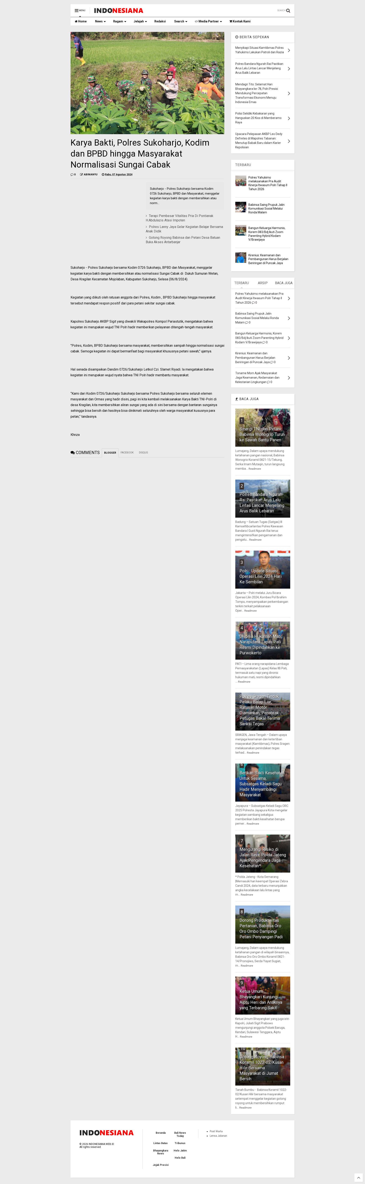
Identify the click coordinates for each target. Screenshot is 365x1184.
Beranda (161, 1132)
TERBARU (243, 165)
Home (82, 21)
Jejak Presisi (161, 1165)
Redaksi (160, 21)
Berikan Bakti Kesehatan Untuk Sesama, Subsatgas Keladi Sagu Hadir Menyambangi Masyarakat (262, 783)
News (99, 21)
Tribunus (180, 1143)
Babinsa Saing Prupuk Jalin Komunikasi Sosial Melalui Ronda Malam (266, 208)
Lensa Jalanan (218, 1135)
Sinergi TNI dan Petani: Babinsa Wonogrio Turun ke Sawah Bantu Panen (262, 434)
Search (179, 21)
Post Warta (216, 1131)
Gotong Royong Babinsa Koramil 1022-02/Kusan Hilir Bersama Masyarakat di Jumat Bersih (262, 1067)
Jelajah (139, 21)
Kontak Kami (241, 21)
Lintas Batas (160, 1143)
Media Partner (208, 21)
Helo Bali (180, 1157)
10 (243, 1048)
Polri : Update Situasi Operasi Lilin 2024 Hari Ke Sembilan (261, 576)
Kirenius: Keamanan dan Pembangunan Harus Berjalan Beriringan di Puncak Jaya (268, 259)
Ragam (118, 21)
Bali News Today (180, 1134)
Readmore (255, 468)
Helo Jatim (180, 1150)
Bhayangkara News (160, 1152)
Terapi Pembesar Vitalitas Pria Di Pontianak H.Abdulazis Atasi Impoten (179, 218)
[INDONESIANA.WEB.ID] (118, 12)
